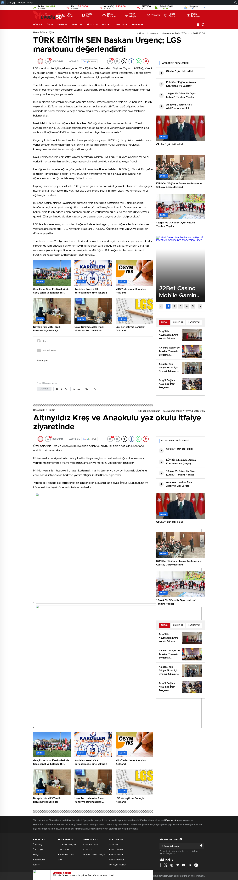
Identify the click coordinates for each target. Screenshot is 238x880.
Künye (36, 855)
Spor (50, 24)
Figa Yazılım (171, 820)
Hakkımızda (39, 860)
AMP (60, 860)
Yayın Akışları (133, 15)
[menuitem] (3, 2)
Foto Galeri (70, 15)
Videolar (92, 24)
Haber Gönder (173, 15)
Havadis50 (39, 32)
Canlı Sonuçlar (90, 845)
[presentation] (161, 306)
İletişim (36, 865)
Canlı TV (87, 850)
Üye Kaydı (38, 850)
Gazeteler (121, 24)
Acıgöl (164, 322)
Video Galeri (89, 15)
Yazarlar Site (64, 850)
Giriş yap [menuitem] (11, 2)
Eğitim (52, 32)
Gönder (44, 388)
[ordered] (74, 389)
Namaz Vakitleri (117, 860)
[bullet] (78, 389)
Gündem (38, 24)
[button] (168, 306)
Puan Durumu (195, 15)
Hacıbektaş (194, 322)
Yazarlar (155, 15)
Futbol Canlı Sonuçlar (94, 855)
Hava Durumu (111, 15)
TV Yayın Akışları (67, 845)
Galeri (106, 24)
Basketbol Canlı (66, 855)
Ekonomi (62, 24)
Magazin (77, 24)
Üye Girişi (38, 845)
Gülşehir (178, 322)
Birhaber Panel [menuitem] (26, 2)
